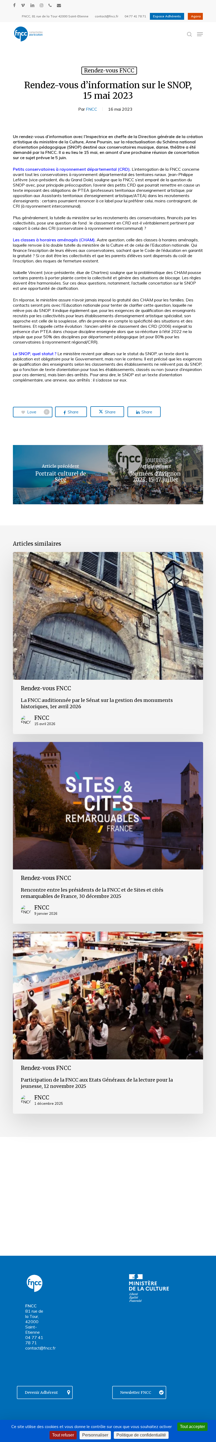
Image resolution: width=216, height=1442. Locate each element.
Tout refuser (63, 1435)
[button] (200, 34)
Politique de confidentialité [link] (141, 1435)
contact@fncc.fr (40, 1348)
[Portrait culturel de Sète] (60, 474)
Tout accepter (192, 1426)
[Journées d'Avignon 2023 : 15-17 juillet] (155, 474)
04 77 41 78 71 (34, 1340)
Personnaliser (95, 1435)
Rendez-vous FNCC (109, 70)
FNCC (91, 109)
